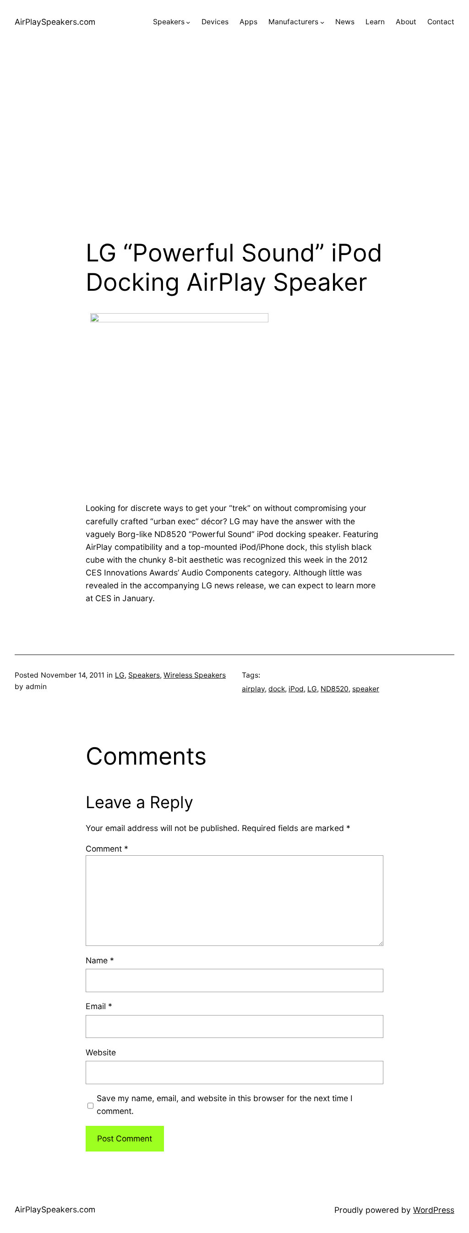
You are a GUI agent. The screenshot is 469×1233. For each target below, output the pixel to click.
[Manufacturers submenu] (322, 22)
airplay (253, 688)
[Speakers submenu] (188, 22)
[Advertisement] (234, 141)
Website (101, 1052)
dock (276, 688)
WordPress (433, 1210)
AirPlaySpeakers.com (55, 22)
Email (99, 1006)
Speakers (144, 675)
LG (120, 675)
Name (100, 960)
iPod (296, 688)
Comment (107, 848)
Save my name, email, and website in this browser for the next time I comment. (225, 1104)
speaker (365, 688)
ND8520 (335, 688)
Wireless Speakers (195, 675)
